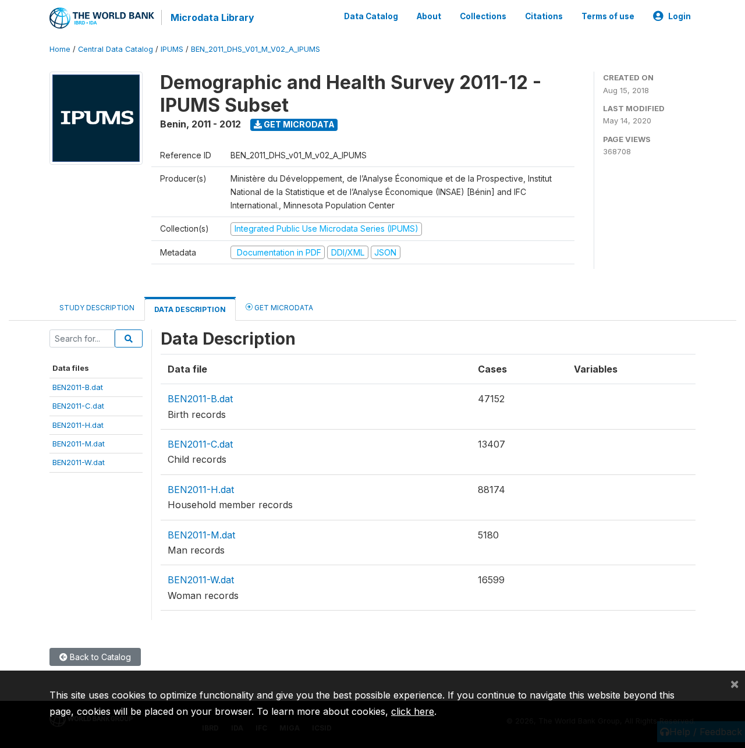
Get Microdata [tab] (283, 307)
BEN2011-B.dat (77, 387)
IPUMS (172, 49)
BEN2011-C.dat (78, 405)
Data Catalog (371, 16)
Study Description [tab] (96, 307)
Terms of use (607, 16)
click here (412, 711)
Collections (483, 16)
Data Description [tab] (190, 309)
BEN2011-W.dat (78, 462)
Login (679, 16)
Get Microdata (298, 124)
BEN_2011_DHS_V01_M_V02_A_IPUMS (255, 49)
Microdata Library (212, 17)
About (429, 16)
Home (59, 49)
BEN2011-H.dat (78, 425)
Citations (544, 16)
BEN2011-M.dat (78, 443)
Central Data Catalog (115, 49)
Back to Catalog (99, 657)
